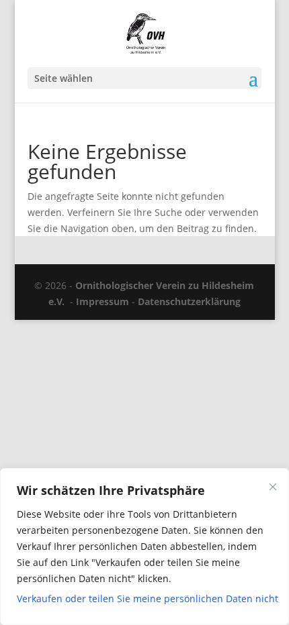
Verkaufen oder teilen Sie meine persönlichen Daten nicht (144, 598)
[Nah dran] (273, 487)
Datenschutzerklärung (189, 301)
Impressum (102, 301)
